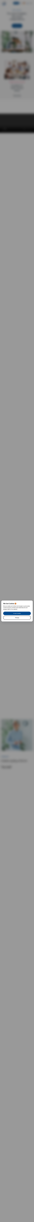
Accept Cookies (17, 613)
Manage (17, 617)
